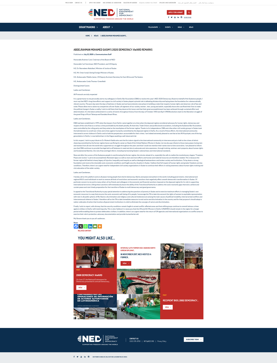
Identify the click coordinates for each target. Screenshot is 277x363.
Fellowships (153, 27)
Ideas (180, 27)
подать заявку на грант (148, 3)
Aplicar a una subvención (167, 3)
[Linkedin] (90, 226)
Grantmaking (87, 27)
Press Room (69, 3)
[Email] (95, 226)
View (80, 287)
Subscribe (187, 17)
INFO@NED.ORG (149, 341)
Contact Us (78, 3)
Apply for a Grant (95, 3)
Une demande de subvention (112, 3)
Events (168, 27)
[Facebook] (76, 226)
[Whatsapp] (85, 226)
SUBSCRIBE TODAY (192, 339)
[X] (81, 226)
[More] (100, 226)
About (106, 27)
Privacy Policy (161, 341)
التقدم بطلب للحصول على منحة (187, 3)
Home (88, 36)
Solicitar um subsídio (130, 3)
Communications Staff (103, 54)
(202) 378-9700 (135, 341)
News (191, 27)
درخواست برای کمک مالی (206, 3)
